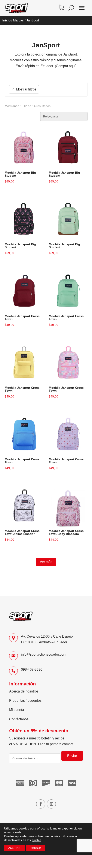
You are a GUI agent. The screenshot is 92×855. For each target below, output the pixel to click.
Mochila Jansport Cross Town (22, 317)
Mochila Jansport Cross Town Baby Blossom (66, 532)
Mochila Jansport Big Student (20, 174)
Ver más (46, 562)
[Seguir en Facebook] (40, 803)
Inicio (6, 20)
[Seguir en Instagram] (51, 803)
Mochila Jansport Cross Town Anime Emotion (22, 532)
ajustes (36, 840)
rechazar (36, 847)
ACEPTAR (14, 847)
